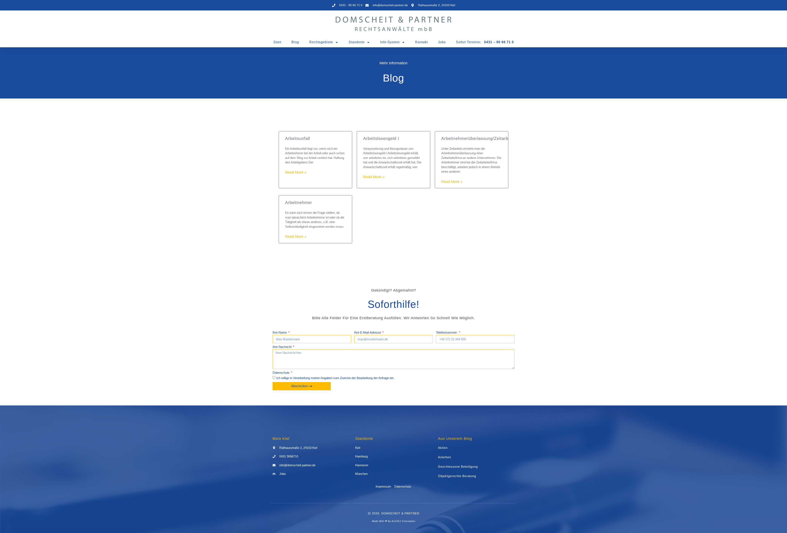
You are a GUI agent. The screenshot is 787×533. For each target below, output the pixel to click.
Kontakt (421, 42)
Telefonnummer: (447, 332)
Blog (295, 42)
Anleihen (444, 457)
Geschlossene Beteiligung (458, 466)
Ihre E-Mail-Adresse (368, 332)
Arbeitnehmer (298, 202)
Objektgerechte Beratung (457, 476)
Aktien (443, 447)
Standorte (357, 42)
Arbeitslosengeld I (381, 138)
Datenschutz (281, 372)
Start (277, 42)
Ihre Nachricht (282, 347)
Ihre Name (280, 332)
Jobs (442, 42)
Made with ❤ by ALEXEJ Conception (393, 521)
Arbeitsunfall (297, 138)
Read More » (295, 172)
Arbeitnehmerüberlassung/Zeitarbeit (477, 138)
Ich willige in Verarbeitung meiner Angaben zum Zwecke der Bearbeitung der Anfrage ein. (335, 378)
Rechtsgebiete (321, 42)
